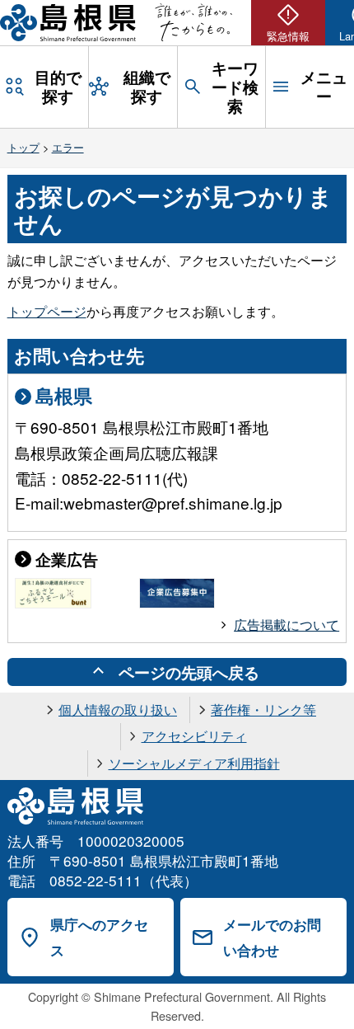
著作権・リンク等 (263, 709)
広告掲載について (286, 624)
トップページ (46, 311)
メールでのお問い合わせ (272, 937)
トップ (23, 147)
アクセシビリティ (194, 735)
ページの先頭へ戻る (189, 672)
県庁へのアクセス (99, 937)
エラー (68, 147)
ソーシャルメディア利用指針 (194, 763)
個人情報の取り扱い (117, 709)
